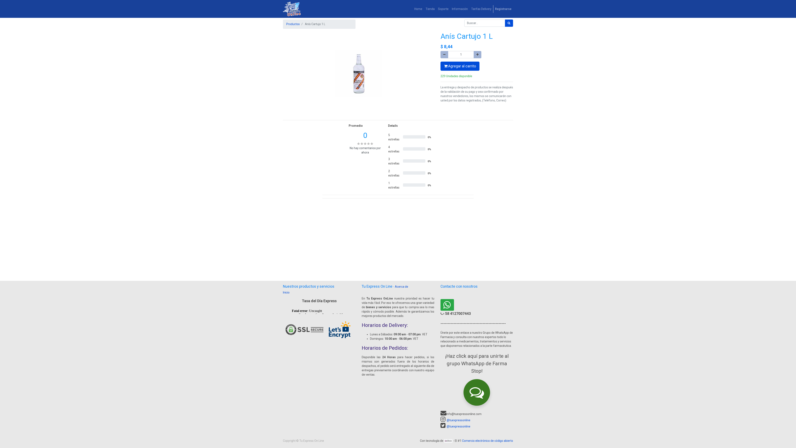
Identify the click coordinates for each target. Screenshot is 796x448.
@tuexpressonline (458, 420)
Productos (293, 24)
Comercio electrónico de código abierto (487, 440)
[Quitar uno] (444, 54)
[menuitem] (418, 9)
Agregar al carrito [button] (461, 66)
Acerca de (401, 286)
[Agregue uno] (477, 54)
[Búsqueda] (509, 23)
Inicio (286, 292)
